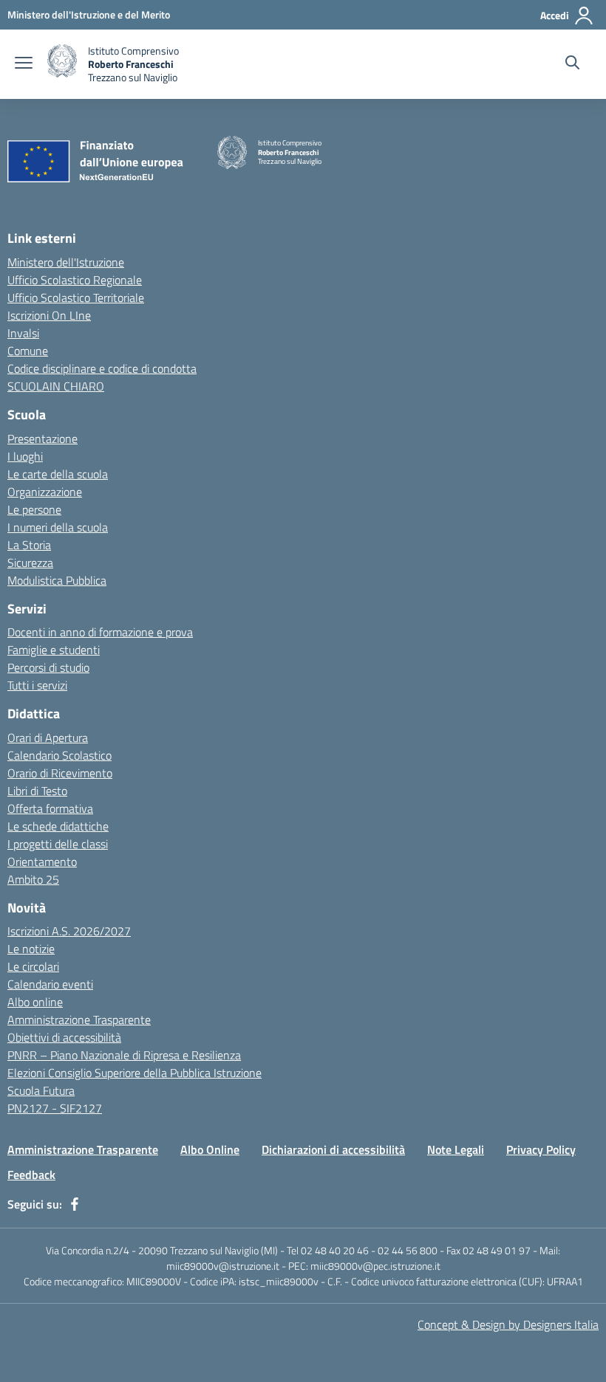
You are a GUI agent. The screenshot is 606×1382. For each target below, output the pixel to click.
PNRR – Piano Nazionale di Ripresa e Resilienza (124, 1055)
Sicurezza (30, 562)
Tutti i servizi (37, 685)
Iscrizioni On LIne (49, 315)
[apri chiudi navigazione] (24, 64)
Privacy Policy (541, 1149)
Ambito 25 (33, 879)
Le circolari (33, 966)
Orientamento (42, 861)
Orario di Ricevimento (59, 773)
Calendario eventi (50, 984)
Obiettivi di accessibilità (64, 1037)
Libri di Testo (37, 791)
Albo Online (209, 1149)
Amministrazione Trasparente (79, 1019)
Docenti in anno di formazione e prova (100, 632)
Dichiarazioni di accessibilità (333, 1149)
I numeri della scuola (57, 527)
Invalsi (23, 333)
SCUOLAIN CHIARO (55, 386)
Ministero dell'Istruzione (65, 262)
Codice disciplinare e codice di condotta (102, 368)
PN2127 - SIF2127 (54, 1108)
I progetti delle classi (57, 844)
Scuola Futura (41, 1090)
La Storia (29, 545)
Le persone (34, 509)
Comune (27, 351)
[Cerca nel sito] (572, 64)
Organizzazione (44, 492)
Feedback (31, 1174)
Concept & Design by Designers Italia (508, 1324)
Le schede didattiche (58, 826)
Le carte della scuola (57, 474)
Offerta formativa (50, 808)
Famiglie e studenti (53, 650)
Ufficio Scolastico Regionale (74, 280)
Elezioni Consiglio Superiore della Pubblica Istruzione (134, 1073)
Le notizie (31, 949)
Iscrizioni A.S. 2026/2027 (69, 931)
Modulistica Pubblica (56, 580)
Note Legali (455, 1149)
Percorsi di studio (48, 667)
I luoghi (25, 456)
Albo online (35, 1002)
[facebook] (74, 1204)
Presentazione (42, 438)
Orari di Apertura (47, 737)
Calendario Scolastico (59, 755)
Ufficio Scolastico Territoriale (75, 297)
